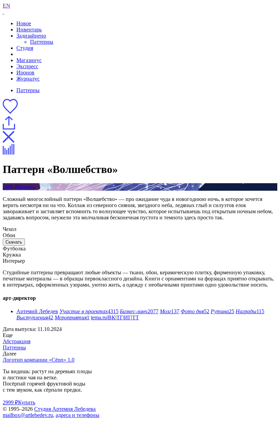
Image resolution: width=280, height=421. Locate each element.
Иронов (25, 72)
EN (6, 6)
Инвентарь (29, 29)
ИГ (127, 317)
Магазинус (29, 60)
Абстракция (16, 341)
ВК (111, 317)
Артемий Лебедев (37, 311)
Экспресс (27, 66)
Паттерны (41, 42)
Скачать (13, 242)
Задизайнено (31, 36)
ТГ (119, 317)
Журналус (28, 79)
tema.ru (99, 317)
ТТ (135, 317)
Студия (24, 48)
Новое (23, 23)
